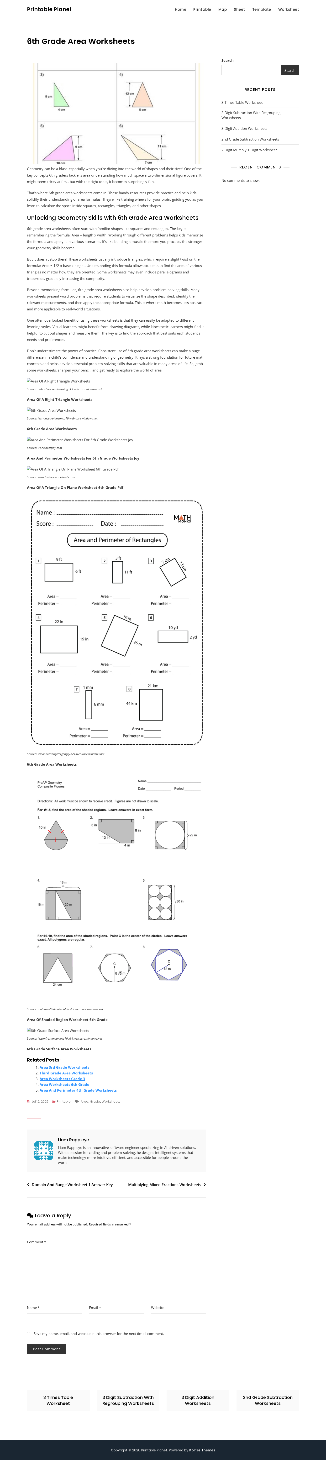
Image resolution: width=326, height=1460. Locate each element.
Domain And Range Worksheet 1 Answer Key (72, 1184)
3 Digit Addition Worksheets (244, 128)
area (84, 1101)
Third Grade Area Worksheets (66, 1073)
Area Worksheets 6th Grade (64, 1084)
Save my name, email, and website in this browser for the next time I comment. (99, 1333)
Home (180, 9)
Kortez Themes (202, 1450)
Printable (202, 9)
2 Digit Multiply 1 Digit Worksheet (249, 149)
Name (33, 1307)
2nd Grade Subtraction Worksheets (250, 139)
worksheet (288, 9)
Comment (36, 1242)
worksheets (111, 1101)
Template (261, 9)
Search (227, 60)
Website (157, 1307)
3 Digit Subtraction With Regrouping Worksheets (250, 115)
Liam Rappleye (73, 1140)
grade (95, 1101)
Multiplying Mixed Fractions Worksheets (164, 1184)
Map (222, 9)
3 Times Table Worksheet (242, 102)
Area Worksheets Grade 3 (62, 1078)
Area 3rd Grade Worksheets (64, 1067)
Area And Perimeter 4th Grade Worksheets (78, 1090)
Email (95, 1307)
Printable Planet (49, 9)
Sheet (239, 9)
